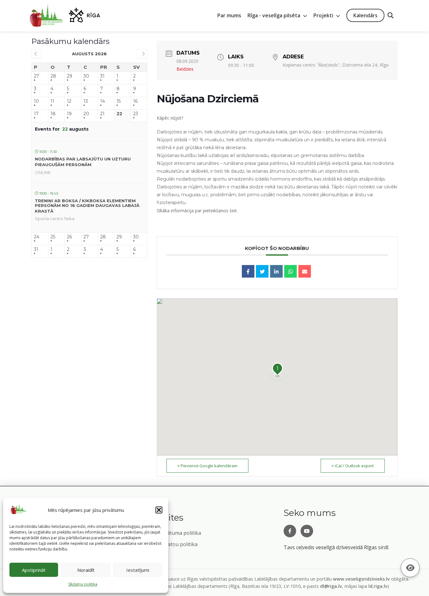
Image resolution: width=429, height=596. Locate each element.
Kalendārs (365, 15)
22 (119, 113)
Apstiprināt (34, 570)
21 (102, 113)
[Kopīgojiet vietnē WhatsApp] (290, 271)
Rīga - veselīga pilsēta (274, 15)
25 (53, 237)
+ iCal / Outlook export (353, 466)
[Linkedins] (276, 271)
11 (52, 101)
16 (135, 101)
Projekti (323, 15)
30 (86, 76)
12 (69, 101)
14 (102, 101)
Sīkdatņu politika (178, 544)
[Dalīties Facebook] (248, 271)
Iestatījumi (137, 570)
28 (53, 76)
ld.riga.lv (378, 586)
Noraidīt (86, 570)
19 (69, 113)
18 (53, 113)
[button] (159, 510)
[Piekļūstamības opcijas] (410, 567)
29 (69, 76)
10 (36, 101)
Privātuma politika (179, 532)
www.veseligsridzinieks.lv (361, 579)
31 (102, 76)
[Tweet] (262, 271)
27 (36, 76)
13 (86, 101)
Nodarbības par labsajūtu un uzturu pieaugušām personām (83, 161)
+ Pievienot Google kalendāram (207, 466)
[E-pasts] (304, 271)
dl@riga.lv (331, 586)
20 (86, 113)
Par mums (229, 15)
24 (36, 237)
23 (135, 113)
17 (36, 113)
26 (69, 237)
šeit (233, 211)
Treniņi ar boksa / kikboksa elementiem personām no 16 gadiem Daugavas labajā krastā (87, 206)
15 (119, 101)
